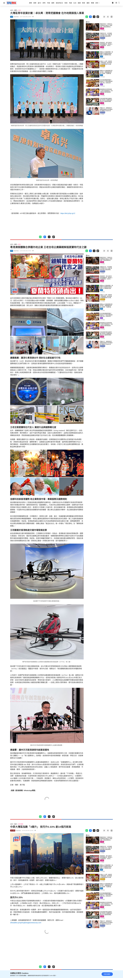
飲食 (101, 84)
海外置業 (20, 824)
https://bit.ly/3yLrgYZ (67, 213)
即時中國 (102, 37)
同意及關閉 (107, 974)
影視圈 (102, 28)
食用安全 (102, 65)
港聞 (15, 10)
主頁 (11, 10)
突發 (101, 56)
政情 (19, 244)
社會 (19, 10)
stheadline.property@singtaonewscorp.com (25, 923)
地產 (15, 824)
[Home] (11, 3)
